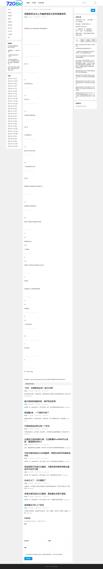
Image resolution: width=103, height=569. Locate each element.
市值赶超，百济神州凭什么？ (83, 24)
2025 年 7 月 (11, 78)
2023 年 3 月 (11, 121)
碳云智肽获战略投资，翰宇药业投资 (13, 46)
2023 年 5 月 (11, 116)
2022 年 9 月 (11, 136)
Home (9, 9)
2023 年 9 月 (11, 106)
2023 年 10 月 (11, 103)
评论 (25, 524)
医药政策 (10, 15)
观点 (9, 37)
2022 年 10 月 (11, 133)
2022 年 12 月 (11, 128)
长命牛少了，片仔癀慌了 (35, 480)
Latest (82, 41)
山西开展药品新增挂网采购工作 (83, 48)
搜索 (93, 10)
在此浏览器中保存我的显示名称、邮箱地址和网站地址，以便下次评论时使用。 (44, 554)
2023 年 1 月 (11, 126)
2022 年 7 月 (11, 141)
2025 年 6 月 (11, 81)
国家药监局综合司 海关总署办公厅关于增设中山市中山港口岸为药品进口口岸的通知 (85, 88)
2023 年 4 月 (11, 118)
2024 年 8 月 (11, 83)
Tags (93, 41)
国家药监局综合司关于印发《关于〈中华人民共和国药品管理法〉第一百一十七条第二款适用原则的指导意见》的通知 (85, 95)
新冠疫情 (10, 22)
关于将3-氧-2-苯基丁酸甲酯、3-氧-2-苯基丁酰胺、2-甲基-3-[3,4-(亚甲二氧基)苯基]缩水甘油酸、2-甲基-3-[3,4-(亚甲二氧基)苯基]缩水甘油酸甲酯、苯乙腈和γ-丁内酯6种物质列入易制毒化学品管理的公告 (85, 64)
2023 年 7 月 (11, 111)
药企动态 (10, 31)
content (31, 17)
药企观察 (31, 390)
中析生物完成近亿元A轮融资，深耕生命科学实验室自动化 (14, 68)
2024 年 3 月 (11, 91)
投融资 (9, 18)
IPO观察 (10, 12)
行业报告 (10, 34)
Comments (88, 41)
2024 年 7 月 (11, 86)
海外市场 (10, 28)
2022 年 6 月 (11, 144)
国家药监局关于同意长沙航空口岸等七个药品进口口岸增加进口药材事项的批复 (85, 77)
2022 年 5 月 (11, 146)
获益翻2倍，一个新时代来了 (36, 412)
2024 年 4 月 (11, 88)
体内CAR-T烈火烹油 (81, 26)
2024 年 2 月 (11, 93)
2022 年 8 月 (11, 138)
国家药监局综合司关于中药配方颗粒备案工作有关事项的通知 (85, 71)
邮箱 (49, 540)
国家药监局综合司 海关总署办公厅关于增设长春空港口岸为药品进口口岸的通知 (85, 82)
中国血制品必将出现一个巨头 (37, 426)
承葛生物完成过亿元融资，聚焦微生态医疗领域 (45, 494)
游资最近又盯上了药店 (34, 505)
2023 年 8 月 (11, 108)
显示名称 (26, 540)
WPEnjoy (56, 566)
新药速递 (10, 25)
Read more (29, 396)
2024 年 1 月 (11, 96)
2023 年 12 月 (11, 98)
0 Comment (44, 17)
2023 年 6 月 (11, 113)
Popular (77, 41)
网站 (25, 547)
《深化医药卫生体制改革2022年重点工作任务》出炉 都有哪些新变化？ (85, 52)
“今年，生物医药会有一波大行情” (38, 388)
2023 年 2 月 (11, 123)
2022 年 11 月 (11, 131)
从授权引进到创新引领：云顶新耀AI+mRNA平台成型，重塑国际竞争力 (13, 62)
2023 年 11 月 (11, 101)
